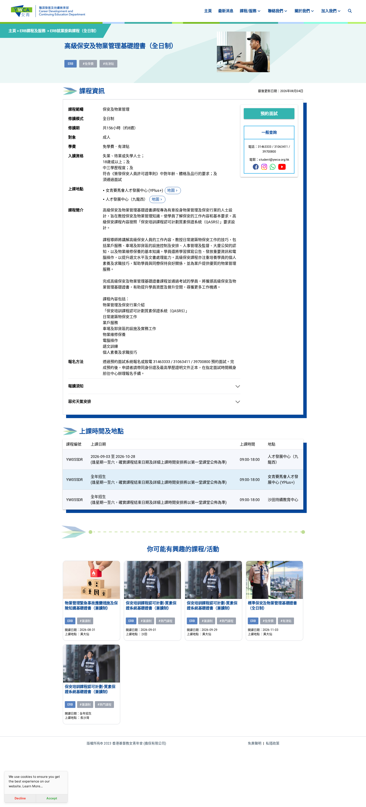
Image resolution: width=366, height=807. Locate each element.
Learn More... (32, 786)
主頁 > (14, 31)
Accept (51, 798)
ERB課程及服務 (35, 31)
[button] (154, 386)
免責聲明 (254, 743)
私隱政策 (272, 743)
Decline (20, 798)
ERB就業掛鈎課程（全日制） (74, 31)
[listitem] (208, 11)
